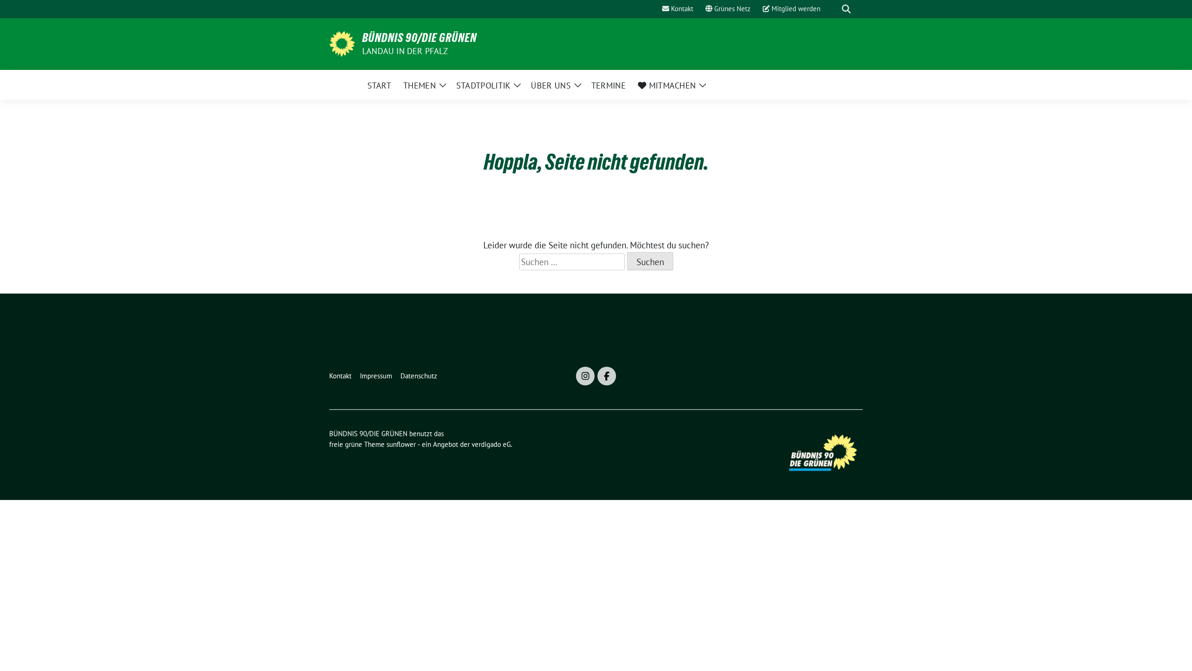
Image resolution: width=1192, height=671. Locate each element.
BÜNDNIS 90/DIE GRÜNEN (419, 38)
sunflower (401, 444)
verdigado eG (491, 444)
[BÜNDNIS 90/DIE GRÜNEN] (342, 42)
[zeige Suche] (846, 9)
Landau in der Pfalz (405, 51)
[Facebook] (606, 376)
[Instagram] (585, 376)
